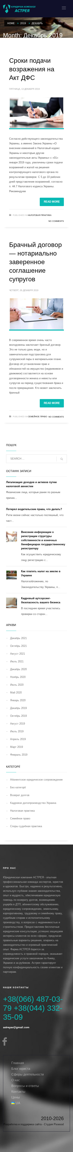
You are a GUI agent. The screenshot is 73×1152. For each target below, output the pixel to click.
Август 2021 (17, 653)
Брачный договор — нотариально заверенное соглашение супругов (35, 262)
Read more (52, 201)
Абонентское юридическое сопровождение (36, 779)
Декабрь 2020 (18, 669)
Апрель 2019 (18, 739)
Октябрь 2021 (18, 645)
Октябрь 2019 (18, 715)
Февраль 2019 (18, 754)
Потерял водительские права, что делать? (34, 509)
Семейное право (37, 416)
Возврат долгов (19, 795)
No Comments (56, 221)
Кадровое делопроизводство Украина (33, 802)
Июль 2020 (17, 684)
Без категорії (18, 787)
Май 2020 (16, 692)
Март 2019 (16, 746)
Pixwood (59, 1124)
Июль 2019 (17, 731)
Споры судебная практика (26, 826)
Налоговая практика (40, 215)
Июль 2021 (17, 661)
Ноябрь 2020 (18, 677)
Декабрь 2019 (18, 708)
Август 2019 (17, 723)
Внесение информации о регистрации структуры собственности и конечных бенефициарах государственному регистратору (43, 540)
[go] (61, 459)
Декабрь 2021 (18, 638)
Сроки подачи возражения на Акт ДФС (31, 69)
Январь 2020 (18, 700)
